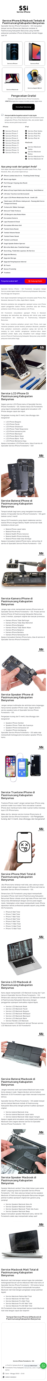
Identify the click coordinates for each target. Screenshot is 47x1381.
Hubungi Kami (36, 281)
